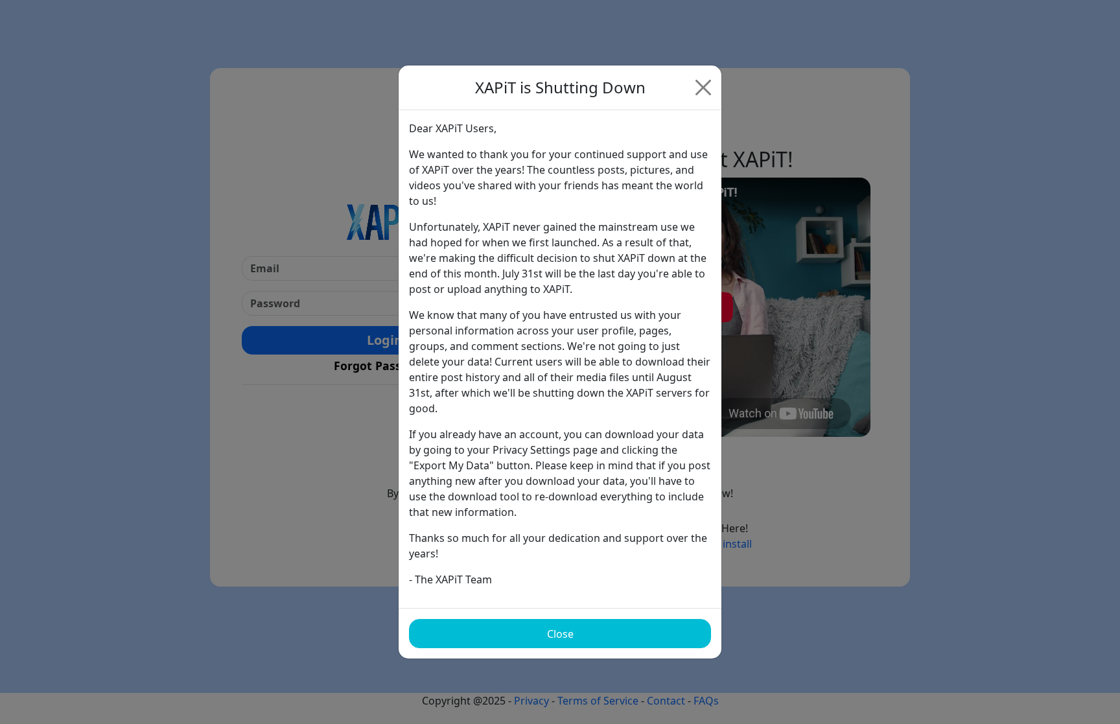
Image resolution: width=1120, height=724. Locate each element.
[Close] (703, 87)
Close (560, 634)
